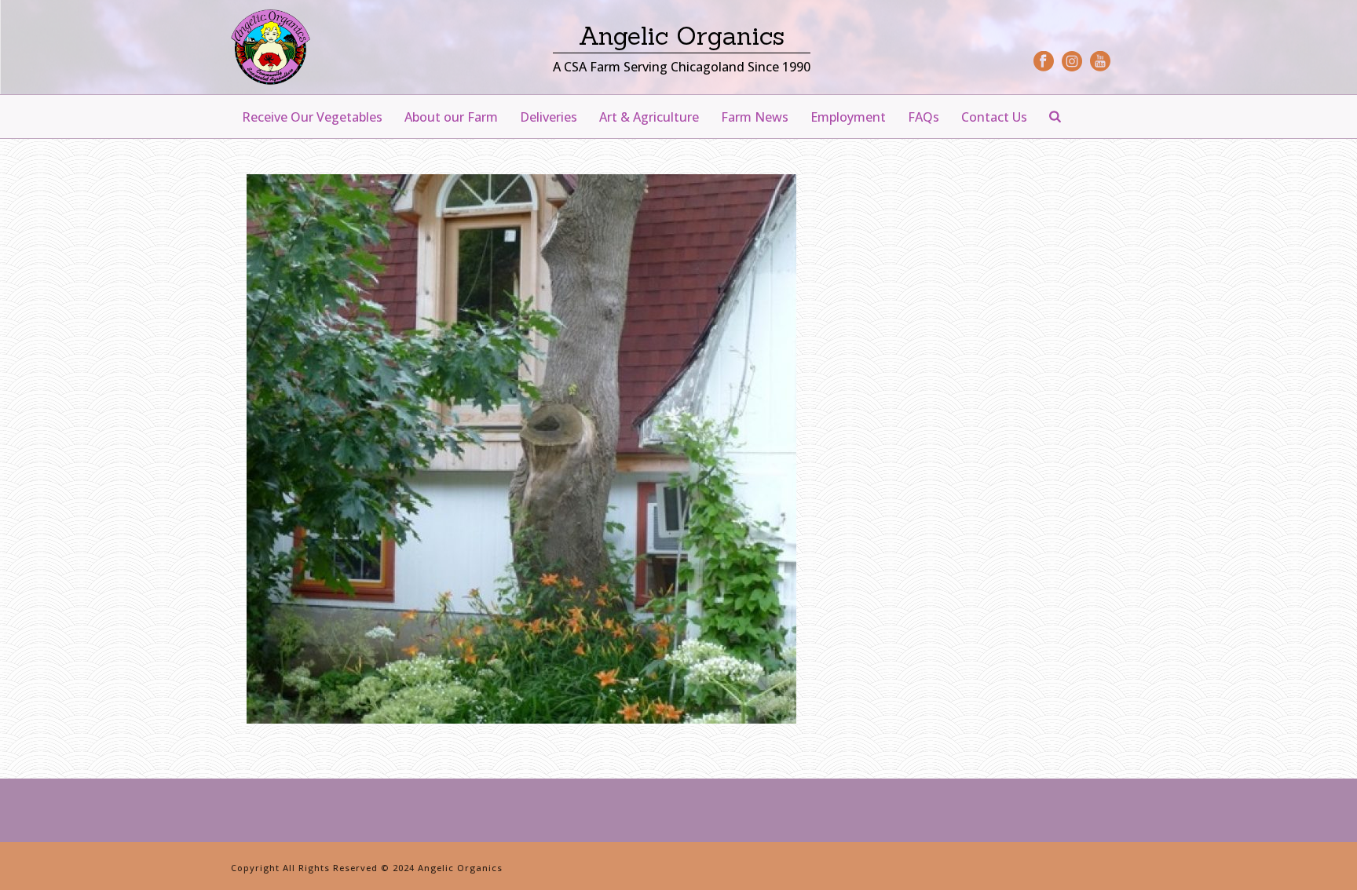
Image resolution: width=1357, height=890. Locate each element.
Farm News (754, 117)
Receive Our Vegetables (312, 117)
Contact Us (994, 117)
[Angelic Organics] (270, 47)
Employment (848, 117)
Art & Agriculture (649, 117)
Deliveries (548, 117)
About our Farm (451, 117)
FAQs (923, 117)
